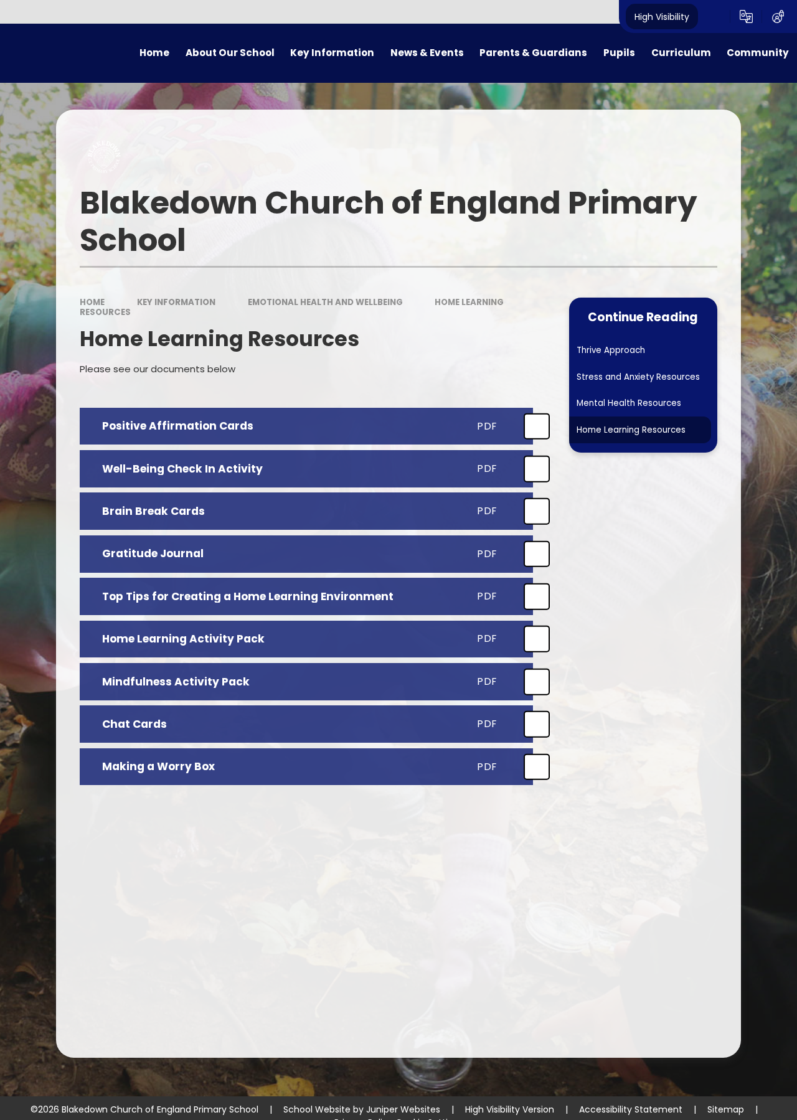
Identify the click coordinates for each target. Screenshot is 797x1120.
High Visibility (661, 16)
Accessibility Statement (630, 1109)
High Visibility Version (509, 1109)
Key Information (176, 302)
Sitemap (725, 1109)
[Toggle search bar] (714, 17)
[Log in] (778, 17)
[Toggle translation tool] (746, 17)
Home (92, 302)
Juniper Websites (403, 1109)
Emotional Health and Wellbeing (325, 302)
